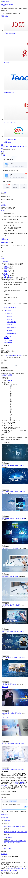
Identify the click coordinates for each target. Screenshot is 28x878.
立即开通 (3, 205)
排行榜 (2, 151)
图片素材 (3, 146)
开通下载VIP (4, 192)
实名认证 (14, 870)
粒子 (21, 783)
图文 (6, 785)
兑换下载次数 (7, 848)
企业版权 (3, 6)
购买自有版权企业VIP (10, 307)
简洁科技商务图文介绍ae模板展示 (11, 605)
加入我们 (22, 826)
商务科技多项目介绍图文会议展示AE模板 (13, 518)
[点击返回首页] (5, 1)
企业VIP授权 (7, 277)
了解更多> (3, 210)
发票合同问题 (6, 375)
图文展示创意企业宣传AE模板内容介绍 (13, 743)
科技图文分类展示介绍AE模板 (10, 548)
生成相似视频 (6, 463)
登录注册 (6, 832)
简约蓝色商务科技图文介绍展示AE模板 (13, 631)
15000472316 (4, 854)
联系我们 (16, 826)
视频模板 (5, 4)
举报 (11, 375)
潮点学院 (11, 826)
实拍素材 (11, 4)
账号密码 (24, 832)
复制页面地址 (4, 367)
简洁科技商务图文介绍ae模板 (10, 576)
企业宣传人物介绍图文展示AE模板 (11, 713)
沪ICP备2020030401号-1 (14, 868)
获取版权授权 (4, 16)
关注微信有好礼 (8, 837)
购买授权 (4, 876)
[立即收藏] (1, 360)
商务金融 (21, 782)
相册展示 (15, 782)
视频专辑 (15, 146)
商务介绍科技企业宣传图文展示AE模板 (13, 465)
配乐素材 (8, 146)
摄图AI (4, 155)
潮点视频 (8, 355)
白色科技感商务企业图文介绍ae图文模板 (13, 769)
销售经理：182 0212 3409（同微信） (14, 841)
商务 (2, 785)
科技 (16, 783)
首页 (2, 4)
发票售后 (19, 832)
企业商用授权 (4, 274)
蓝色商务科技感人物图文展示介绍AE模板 (13, 657)
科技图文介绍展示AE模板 (9, 684)
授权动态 (21, 146)
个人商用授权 (4, 240)
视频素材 (14, 355)
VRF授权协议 (12, 832)
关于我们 (6, 826)
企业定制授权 (7, 310)
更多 (2, 145)
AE (25, 783)
